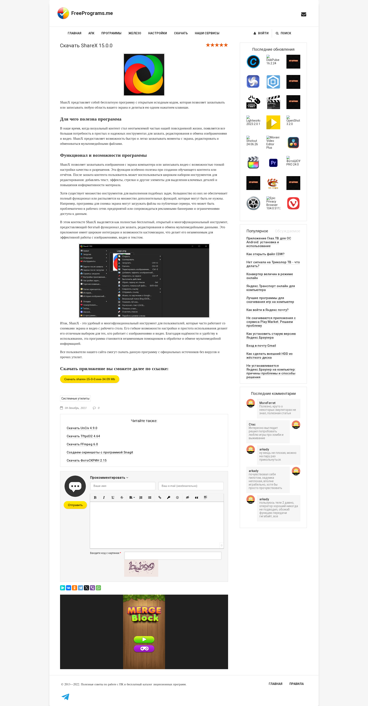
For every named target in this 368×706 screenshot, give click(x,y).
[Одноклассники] (74, 587)
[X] (86, 587)
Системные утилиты (75, 398)
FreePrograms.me (92, 13)
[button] (95, 497)
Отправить (75, 505)
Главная (74, 33)
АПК (91, 33)
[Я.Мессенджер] (62, 587)
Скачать (181, 33)
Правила (296, 684)
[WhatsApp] (98, 587)
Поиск (286, 33)
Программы (111, 33)
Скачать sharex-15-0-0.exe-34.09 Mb (89, 379)
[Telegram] (80, 587)
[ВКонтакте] (68, 587)
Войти (263, 33)
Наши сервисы (207, 33)
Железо (134, 33)
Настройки (157, 33)
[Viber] (92, 587)
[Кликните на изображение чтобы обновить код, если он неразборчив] (141, 575)
